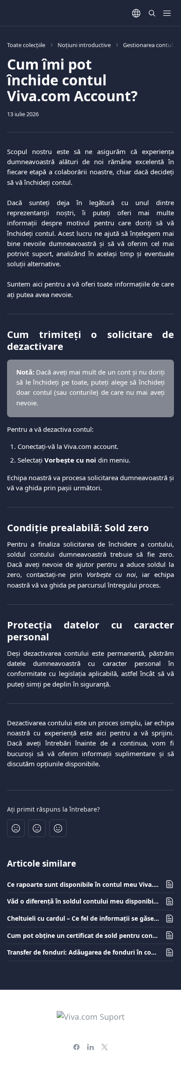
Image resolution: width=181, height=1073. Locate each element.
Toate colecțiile (26, 45)
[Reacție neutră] (37, 828)
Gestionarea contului (150, 45)
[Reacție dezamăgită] (16, 828)
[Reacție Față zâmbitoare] (58, 828)
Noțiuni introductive (84, 45)
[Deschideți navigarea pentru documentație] (167, 13)
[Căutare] (152, 13)
